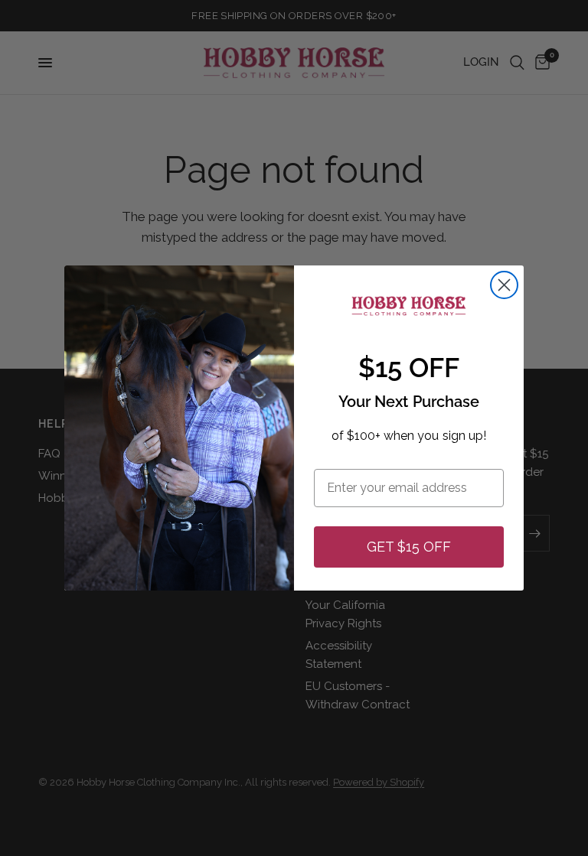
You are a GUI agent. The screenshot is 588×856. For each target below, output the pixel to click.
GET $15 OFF (409, 547)
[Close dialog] (504, 285)
